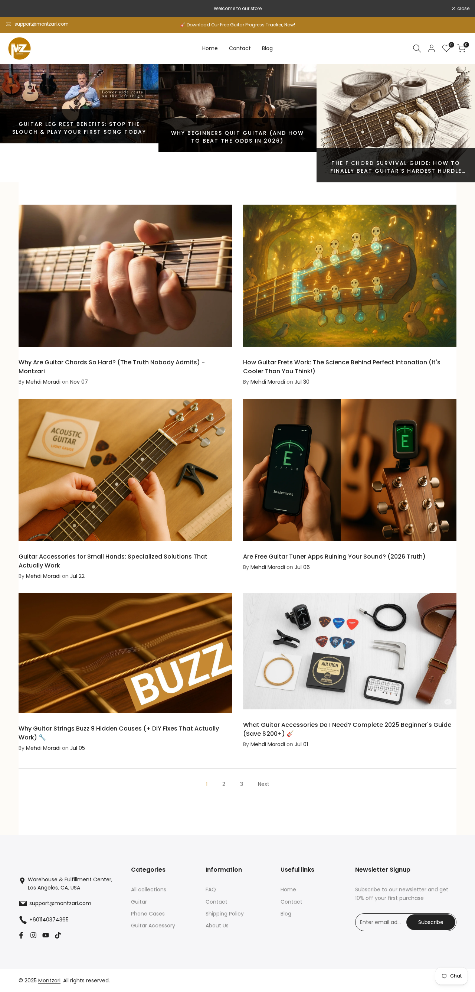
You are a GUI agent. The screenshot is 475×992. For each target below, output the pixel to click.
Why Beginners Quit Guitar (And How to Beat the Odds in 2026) (237, 136)
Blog (286, 913)
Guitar (139, 901)
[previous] (19, 123)
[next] (455, 123)
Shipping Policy (225, 913)
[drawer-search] (417, 48)
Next (263, 784)
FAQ (211, 889)
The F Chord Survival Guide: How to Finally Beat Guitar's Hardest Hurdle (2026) (396, 170)
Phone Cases (148, 913)
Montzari (49, 980)
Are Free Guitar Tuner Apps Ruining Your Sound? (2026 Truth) (334, 556)
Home (288, 889)
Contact (216, 901)
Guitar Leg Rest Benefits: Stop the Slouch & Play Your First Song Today (79, 128)
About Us (217, 925)
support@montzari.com (41, 24)
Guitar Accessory (153, 925)
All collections (148, 889)
